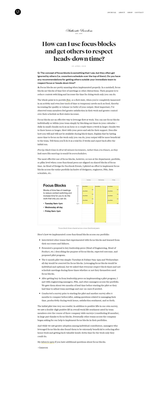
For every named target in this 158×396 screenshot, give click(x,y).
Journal (112, 12)
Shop (130, 12)
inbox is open (47, 341)
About (122, 12)
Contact (139, 12)
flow (68, 99)
